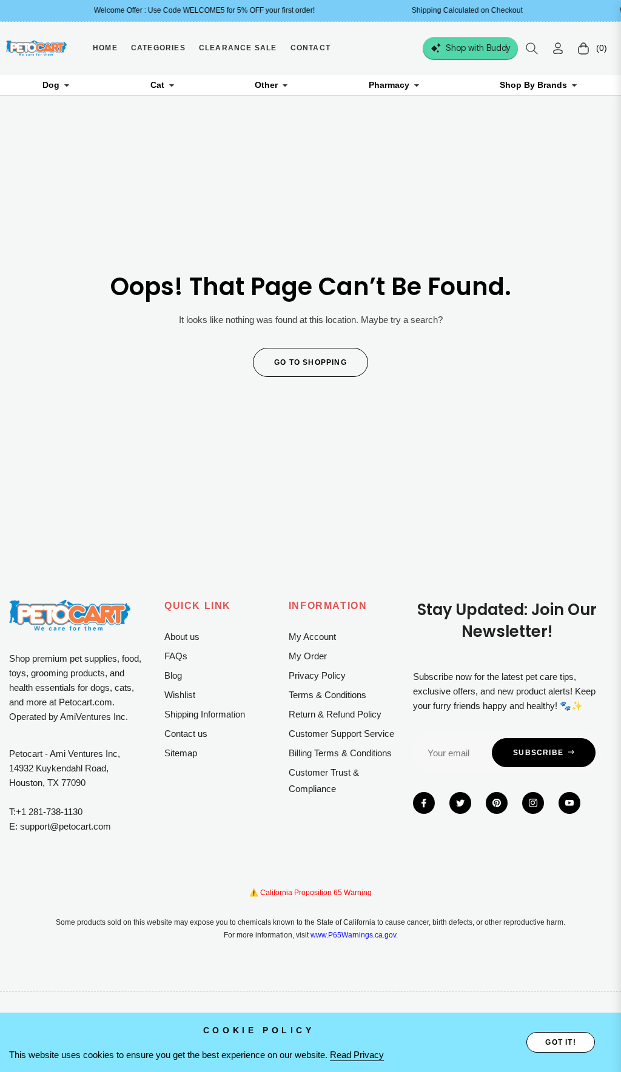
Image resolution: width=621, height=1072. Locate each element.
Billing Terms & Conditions (340, 753)
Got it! (560, 1042)
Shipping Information (204, 714)
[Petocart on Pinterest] (497, 803)
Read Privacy (357, 1055)
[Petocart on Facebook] (424, 803)
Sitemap (180, 753)
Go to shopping (310, 362)
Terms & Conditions (327, 695)
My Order (308, 656)
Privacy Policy (317, 675)
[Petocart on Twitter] (460, 803)
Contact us (185, 733)
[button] (532, 48)
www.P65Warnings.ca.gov (353, 935)
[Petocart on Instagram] (533, 803)
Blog (173, 675)
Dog (50, 85)
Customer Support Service (341, 733)
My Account (312, 636)
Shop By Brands (533, 85)
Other (266, 85)
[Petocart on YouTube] (569, 803)
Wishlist (179, 695)
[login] (558, 48)
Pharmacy (389, 85)
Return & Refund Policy (335, 714)
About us (182, 636)
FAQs (175, 656)
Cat (157, 85)
